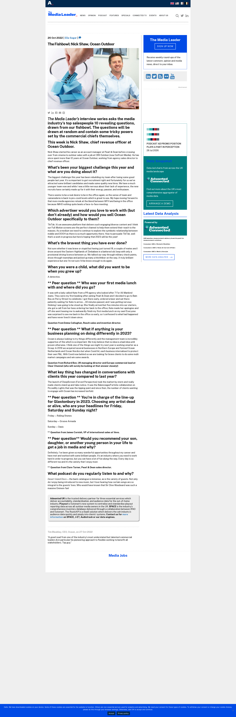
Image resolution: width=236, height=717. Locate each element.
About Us (163, 15)
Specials (125, 15)
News (82, 15)
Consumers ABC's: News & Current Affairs (159, 248)
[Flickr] (167, 76)
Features (114, 15)
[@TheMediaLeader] (182, 16)
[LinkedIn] (186, 16)
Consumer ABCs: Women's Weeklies (156, 244)
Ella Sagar (71, 37)
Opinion (92, 15)
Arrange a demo (160, 203)
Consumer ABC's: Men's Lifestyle (155, 251)
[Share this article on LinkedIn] (52, 113)
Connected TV (140, 15)
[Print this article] (63, 113)
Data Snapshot (159, 161)
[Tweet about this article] (49, 113)
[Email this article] (60, 113)
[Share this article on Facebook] (56, 113)
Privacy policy (123, 713)
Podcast (102, 15)
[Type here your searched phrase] (177, 16)
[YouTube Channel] (173, 76)
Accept (111, 713)
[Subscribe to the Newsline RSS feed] (161, 76)
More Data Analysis (157, 257)
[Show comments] (80, 37)
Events (152, 15)
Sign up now (165, 46)
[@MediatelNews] (155, 76)
